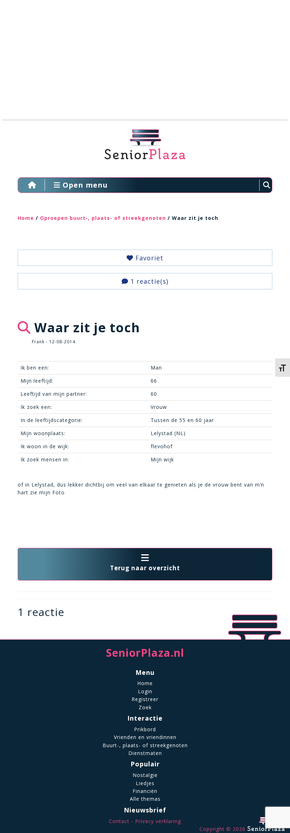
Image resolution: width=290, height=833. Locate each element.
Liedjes (145, 783)
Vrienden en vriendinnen (145, 737)
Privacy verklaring (158, 821)
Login (145, 691)
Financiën (145, 791)
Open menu (84, 185)
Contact (119, 821)
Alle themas (145, 798)
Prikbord (145, 729)
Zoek (145, 707)
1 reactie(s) (148, 281)
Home (26, 218)
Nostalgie (145, 775)
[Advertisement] (139, 63)
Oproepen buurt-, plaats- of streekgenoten (103, 218)
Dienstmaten (145, 753)
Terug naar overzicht (145, 568)
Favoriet (148, 258)
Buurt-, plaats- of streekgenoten (145, 745)
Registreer (145, 699)
